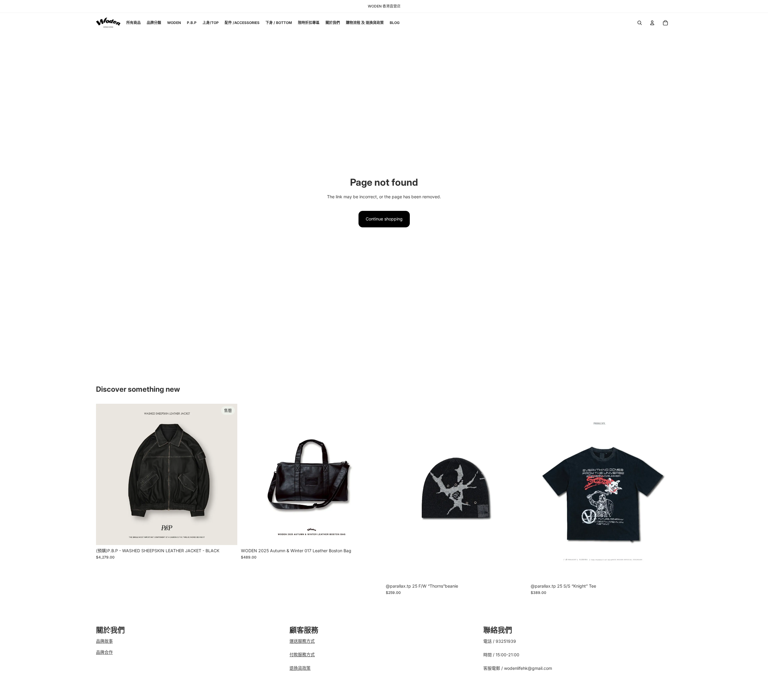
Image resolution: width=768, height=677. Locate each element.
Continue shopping (384, 218)
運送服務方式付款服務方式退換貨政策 (302, 654)
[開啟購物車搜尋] (639, 22)
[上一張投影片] (105, 474)
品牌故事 (104, 640)
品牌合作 (104, 652)
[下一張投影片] (228, 474)
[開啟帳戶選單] (652, 22)
